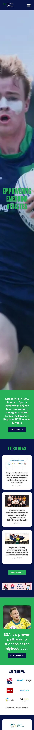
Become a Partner (22, 707)
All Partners (10, 707)
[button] (29, 5)
